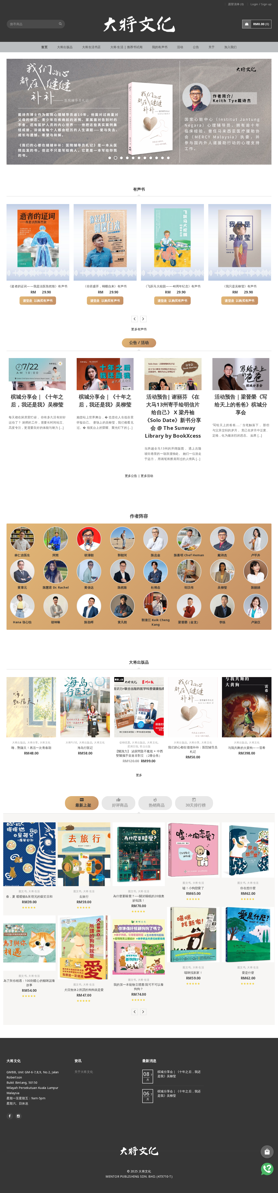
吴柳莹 (222, 587)
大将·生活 (34, 891)
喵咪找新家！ (193, 972)
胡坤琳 (55, 622)
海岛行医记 (85, 748)
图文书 (23, 891)
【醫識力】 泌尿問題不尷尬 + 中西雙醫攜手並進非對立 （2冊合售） (139, 753)
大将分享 (32, 742)
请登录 (27, 301)
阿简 (56, 555)
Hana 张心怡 (22, 622)
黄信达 (89, 587)
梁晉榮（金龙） (189, 622)
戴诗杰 (222, 555)
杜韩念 (155, 587)
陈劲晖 (89, 622)
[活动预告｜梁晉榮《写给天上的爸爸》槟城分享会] (241, 373)
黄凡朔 (122, 622)
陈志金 (155, 555)
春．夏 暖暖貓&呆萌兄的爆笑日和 (29, 896)
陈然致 (122, 587)
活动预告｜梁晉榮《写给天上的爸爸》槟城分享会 (241, 404)
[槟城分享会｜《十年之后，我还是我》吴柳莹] (37, 373)
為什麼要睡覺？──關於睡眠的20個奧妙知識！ (138, 898)
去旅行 (84, 896)
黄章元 (22, 587)
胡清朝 (89, 555)
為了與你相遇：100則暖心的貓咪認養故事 (29, 983)
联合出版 (145, 746)
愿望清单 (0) (236, 4)
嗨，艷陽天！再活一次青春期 (31, 748)
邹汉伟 (189, 587)
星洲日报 (132, 746)
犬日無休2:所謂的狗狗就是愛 (84, 990)
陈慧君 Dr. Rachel (56, 587)
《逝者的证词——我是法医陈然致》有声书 (37, 286)
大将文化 (45, 742)
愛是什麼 (248, 972)
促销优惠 (124, 742)
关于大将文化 (83, 1072)
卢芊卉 (255, 555)
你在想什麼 (248, 888)
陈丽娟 (255, 587)
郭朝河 (122, 555)
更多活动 (147, 475)
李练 (222, 622)
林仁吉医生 (22, 555)
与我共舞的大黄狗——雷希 (246, 748)
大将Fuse (71, 742)
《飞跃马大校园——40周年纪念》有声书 (172, 286)
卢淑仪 (255, 622)
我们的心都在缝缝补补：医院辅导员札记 (192, 749)
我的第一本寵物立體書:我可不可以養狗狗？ (139, 986)
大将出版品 (18, 742)
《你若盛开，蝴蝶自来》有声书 (105, 286)
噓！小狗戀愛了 (193, 888)
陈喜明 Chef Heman (189, 555)
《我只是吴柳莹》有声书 (239, 286)
